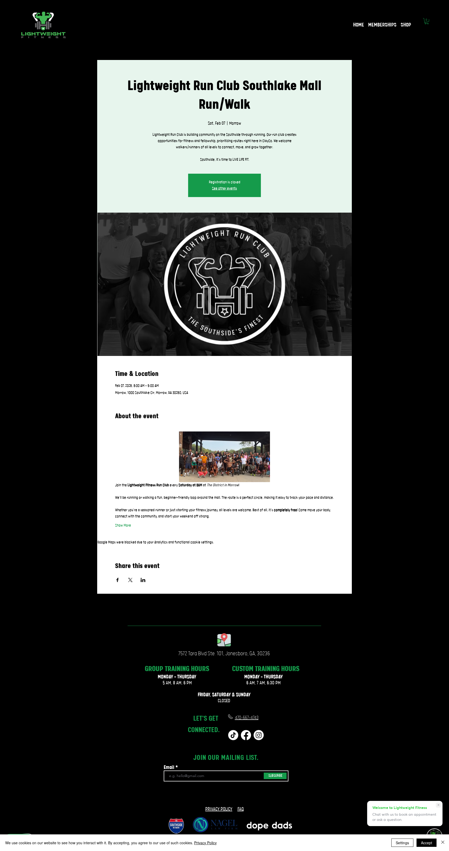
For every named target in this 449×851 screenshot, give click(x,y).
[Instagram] (259, 735)
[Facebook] (246, 735)
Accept (426, 842)
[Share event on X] (130, 580)
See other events (224, 188)
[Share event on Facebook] (117, 580)
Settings (402, 842)
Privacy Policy (205, 842)
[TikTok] (233, 735)
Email (169, 768)
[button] (426, 21)
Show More (123, 525)
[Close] (443, 843)
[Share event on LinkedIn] (143, 580)
